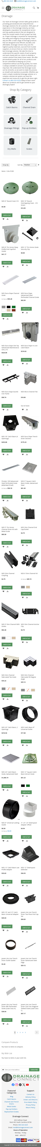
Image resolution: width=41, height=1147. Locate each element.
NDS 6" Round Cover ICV (10, 201)
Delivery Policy (30, 1097)
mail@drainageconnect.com (26, 1)
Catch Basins (11, 1099)
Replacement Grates (11, 1112)
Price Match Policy (30, 1102)
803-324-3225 (8, 1)
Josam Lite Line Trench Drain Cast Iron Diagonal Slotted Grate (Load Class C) (29, 1007)
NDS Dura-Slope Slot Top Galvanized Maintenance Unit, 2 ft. (10, 348)
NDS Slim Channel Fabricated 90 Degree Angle (28, 677)
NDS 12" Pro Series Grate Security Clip (29, 248)
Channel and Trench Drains (11, 1103)
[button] (3, 219)
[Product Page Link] (11, 199)
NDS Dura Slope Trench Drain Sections (29, 437)
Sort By (20, 165)
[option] (4, 307)
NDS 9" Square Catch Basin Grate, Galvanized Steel (29, 483)
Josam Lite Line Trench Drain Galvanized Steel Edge (29, 960)
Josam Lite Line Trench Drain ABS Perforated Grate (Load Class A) (9, 1006)
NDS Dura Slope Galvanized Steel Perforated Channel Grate (30, 295)
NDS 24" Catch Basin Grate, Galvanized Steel (10, 773)
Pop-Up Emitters (11, 1109)
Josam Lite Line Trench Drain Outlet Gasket (9, 959)
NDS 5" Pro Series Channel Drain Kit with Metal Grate (10, 529)
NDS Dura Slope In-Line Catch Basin (29, 347)
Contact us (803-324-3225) (12, 80)
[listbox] (11, 309)
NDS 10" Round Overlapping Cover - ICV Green (29, 203)
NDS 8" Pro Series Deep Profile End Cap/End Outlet (10, 249)
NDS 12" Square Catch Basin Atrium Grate (29, 773)
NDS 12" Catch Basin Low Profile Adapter (10, 869)
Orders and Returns (30, 1100)
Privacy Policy (30, 1105)
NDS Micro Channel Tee (29, 392)
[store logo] (15, 8)
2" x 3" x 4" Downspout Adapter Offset (29, 824)
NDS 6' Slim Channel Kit (29, 573)
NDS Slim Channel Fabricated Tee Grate (9, 676)
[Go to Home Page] (20, 1081)
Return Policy (30, 1107)
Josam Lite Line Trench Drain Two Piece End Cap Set (29, 914)
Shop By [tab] (5, 165)
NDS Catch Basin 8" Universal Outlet (28, 728)
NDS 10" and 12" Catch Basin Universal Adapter (10, 913)
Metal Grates (11, 1106)
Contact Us (30, 1094)
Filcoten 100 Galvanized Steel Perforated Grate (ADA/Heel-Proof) (10, 483)
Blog (11, 1096)
